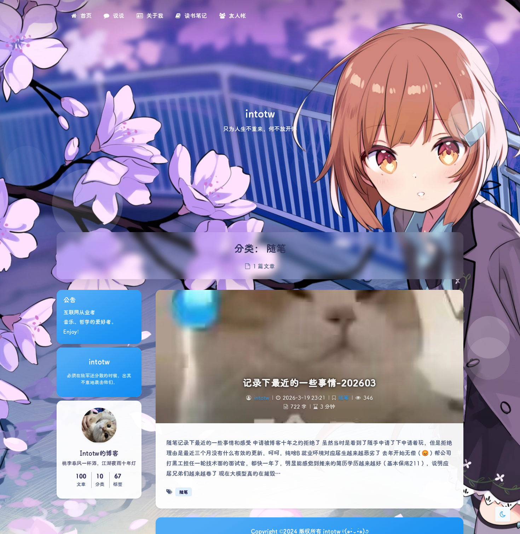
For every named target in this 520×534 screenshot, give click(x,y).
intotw (261, 397)
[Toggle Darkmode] (502, 514)
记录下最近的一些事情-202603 (309, 383)
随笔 (343, 397)
